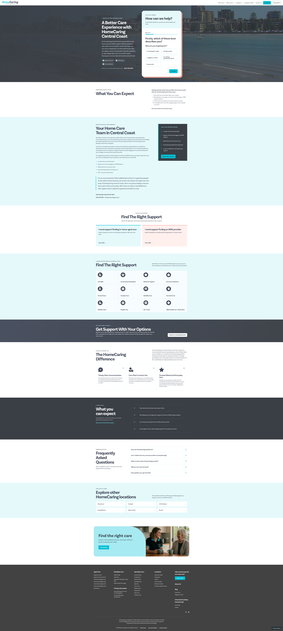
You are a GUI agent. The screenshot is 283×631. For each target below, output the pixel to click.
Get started (267, 2)
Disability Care (119, 572)
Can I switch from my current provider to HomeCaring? (149, 455)
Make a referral (180, 578)
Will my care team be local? (140, 467)
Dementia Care (137, 579)
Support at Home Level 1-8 (100, 577)
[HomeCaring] (10, 2)
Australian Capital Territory (161, 586)
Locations (238, 2)
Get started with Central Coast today (163, 108)
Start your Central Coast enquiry (106, 422)
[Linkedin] (188, 612)
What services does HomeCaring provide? (144, 461)
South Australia (158, 581)
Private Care (96, 588)
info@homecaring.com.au (112, 197)
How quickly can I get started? (141, 473)
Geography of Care (179, 594)
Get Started (103, 547)
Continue (173, 71)
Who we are (221, 2)
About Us (178, 584)
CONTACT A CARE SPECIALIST (177, 335)
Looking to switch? (249, 2)
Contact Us (258, 2)
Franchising (177, 605)
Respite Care (137, 590)
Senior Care (136, 592)
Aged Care (97, 572)
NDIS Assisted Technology (120, 583)
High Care (136, 583)
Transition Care (137, 595)
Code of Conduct (163, 627)
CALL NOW (102, 242)
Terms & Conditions (152, 627)
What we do (229, 2)
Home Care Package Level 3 (100, 583)
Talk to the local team (168, 156)
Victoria (156, 579)
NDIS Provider (117, 575)
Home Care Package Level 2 (100, 581)
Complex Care (137, 577)
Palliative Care (137, 588)
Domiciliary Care (138, 581)
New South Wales (159, 575)
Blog (176, 589)
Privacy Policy (143, 627)
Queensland (157, 577)
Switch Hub (177, 592)
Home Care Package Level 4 (100, 586)
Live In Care (136, 586)
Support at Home (98, 575)
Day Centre (116, 577)
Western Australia (159, 583)
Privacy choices (277, 628)
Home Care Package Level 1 (100, 579)
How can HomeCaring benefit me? (142, 449)
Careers (176, 607)
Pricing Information (120, 588)
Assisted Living (137, 575)
